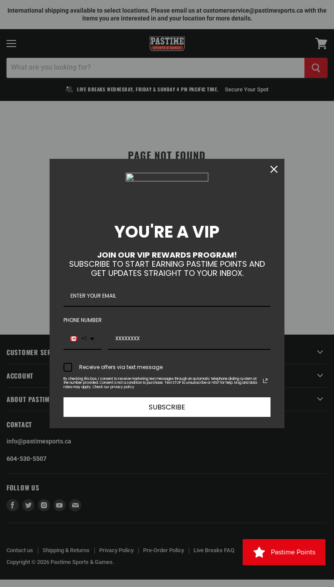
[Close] (274, 169)
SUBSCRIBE (167, 407)
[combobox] (82, 339)
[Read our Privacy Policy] (265, 381)
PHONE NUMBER (82, 320)
